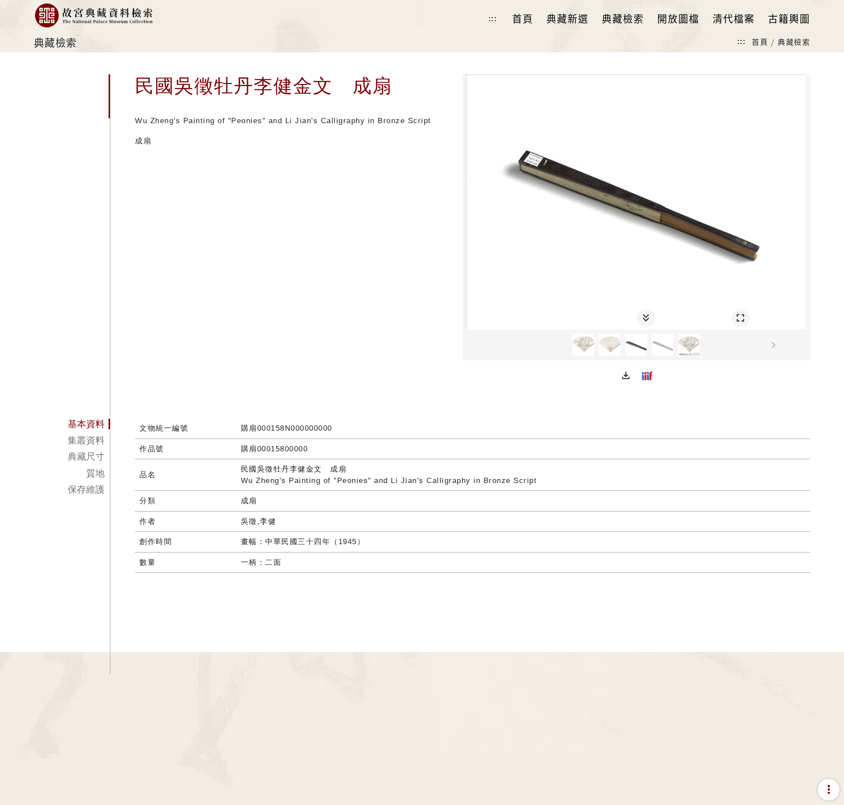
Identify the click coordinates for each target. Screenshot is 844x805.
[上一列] (469, 345)
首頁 (760, 41)
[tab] (72, 424)
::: (492, 18)
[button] (626, 375)
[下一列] (803, 345)
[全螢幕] (740, 318)
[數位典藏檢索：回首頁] (93, 15)
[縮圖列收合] (646, 318)
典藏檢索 (794, 41)
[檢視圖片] (583, 345)
